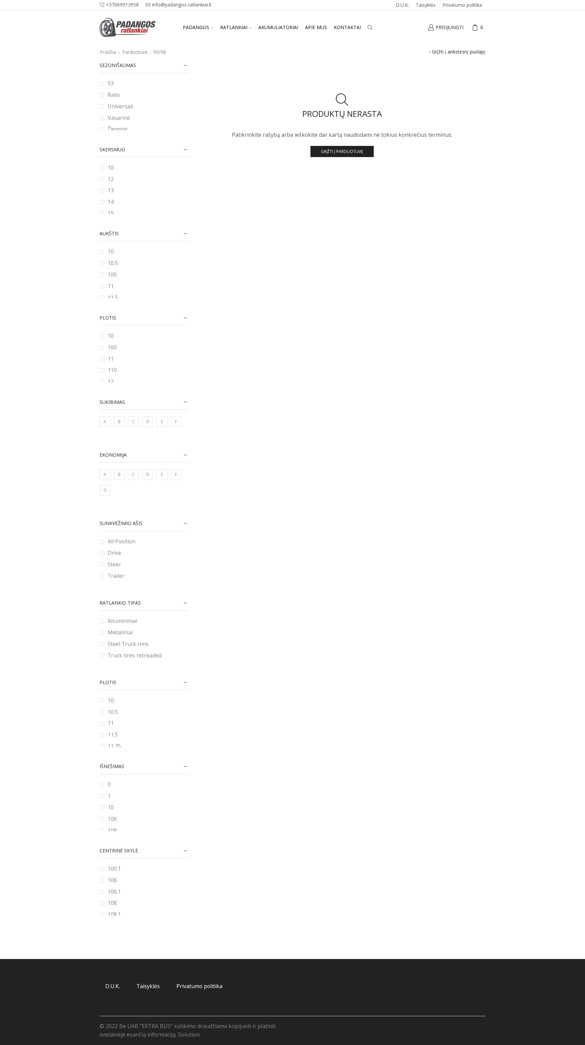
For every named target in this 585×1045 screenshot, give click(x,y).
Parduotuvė (135, 52)
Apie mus (316, 27)
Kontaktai (347, 27)
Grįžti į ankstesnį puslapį (458, 51)
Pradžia (108, 52)
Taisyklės (426, 5)
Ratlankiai (233, 27)
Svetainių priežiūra (226, 1034)
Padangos (196, 27)
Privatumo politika (462, 5)
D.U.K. (402, 5)
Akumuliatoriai (278, 27)
